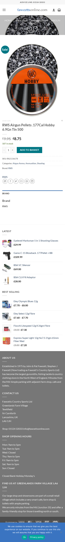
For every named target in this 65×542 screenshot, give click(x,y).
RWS (10, 168)
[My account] (53, 10)
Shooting (21, 20)
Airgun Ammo (19, 163)
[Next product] (29, 28)
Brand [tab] (5, 193)
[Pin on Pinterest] (26, 181)
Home (8, 20)
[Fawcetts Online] (32, 10)
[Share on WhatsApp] (5, 181)
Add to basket (29, 149)
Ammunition (39, 20)
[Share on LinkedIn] (32, 181)
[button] (4, 10)
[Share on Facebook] (10, 181)
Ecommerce (11, 522)
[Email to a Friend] (21, 181)
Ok (24, 537)
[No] (61, 533)
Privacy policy (37, 537)
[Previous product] (35, 28)
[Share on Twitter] (15, 181)
